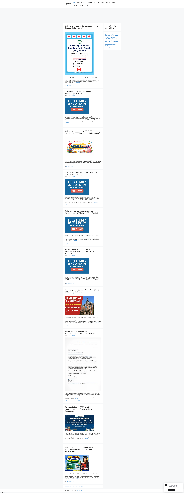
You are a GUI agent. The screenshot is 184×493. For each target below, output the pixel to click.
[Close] (181, 484)
